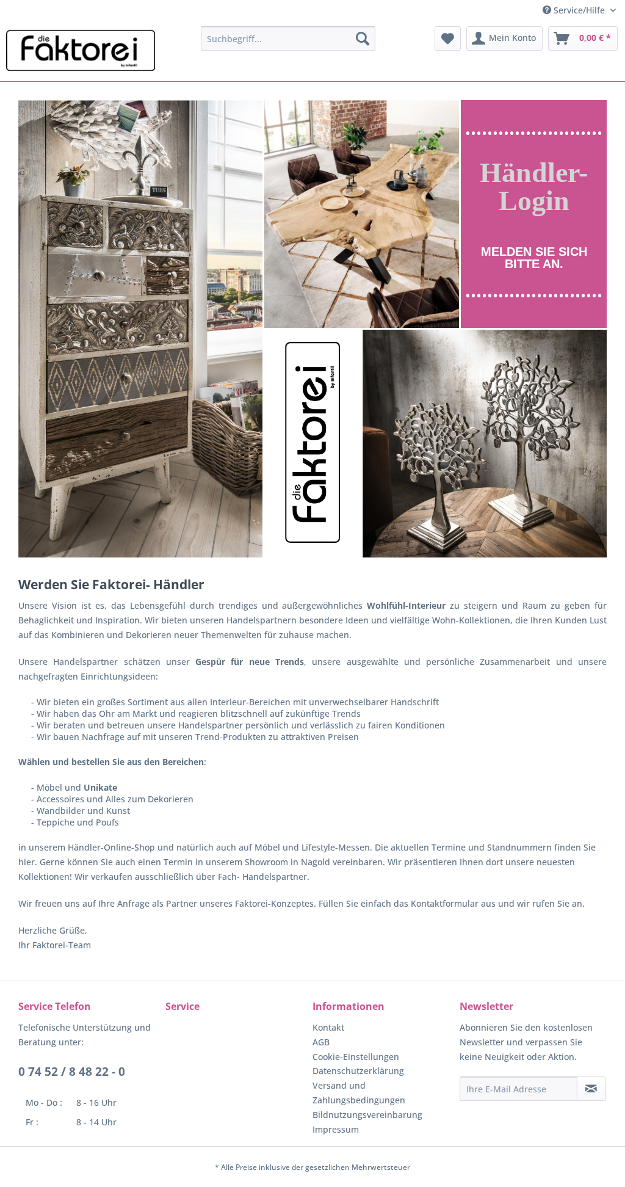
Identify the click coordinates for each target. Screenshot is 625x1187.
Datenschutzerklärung (358, 1070)
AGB (321, 1042)
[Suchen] (362, 38)
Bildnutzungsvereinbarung (367, 1114)
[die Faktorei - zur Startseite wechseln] (80, 50)
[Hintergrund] (533, 214)
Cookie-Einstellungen (355, 1056)
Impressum (335, 1129)
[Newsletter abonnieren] (591, 1088)
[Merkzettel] (448, 38)
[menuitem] (288, 38)
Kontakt (328, 1027)
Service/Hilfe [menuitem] (579, 10)
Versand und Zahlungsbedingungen (358, 1093)
